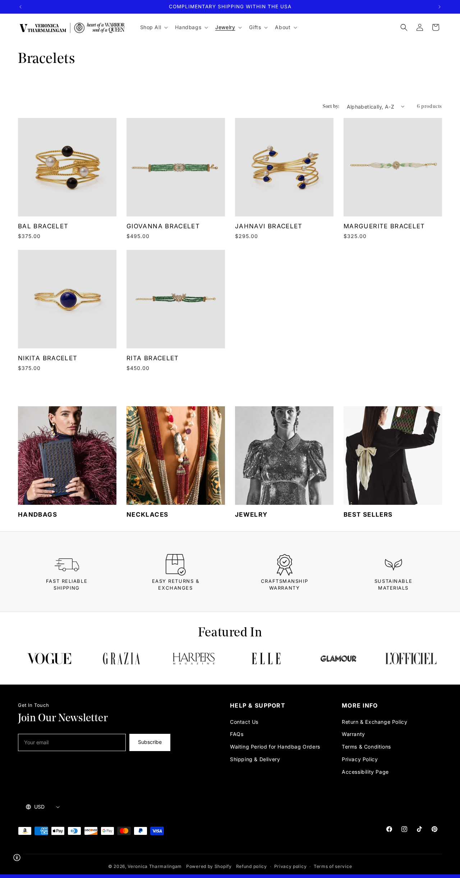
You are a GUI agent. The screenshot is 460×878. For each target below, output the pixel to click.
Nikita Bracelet (47, 358)
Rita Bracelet (152, 358)
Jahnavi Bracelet (269, 226)
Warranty (353, 734)
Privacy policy (290, 866)
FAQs (236, 734)
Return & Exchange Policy (374, 722)
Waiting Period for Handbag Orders (275, 747)
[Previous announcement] (20, 7)
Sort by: (331, 106)
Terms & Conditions (366, 747)
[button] (153, 27)
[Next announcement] (439, 7)
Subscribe (150, 742)
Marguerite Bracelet (384, 226)
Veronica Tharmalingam (155, 866)
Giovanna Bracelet (163, 226)
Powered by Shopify (209, 866)
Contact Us (244, 722)
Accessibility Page (365, 772)
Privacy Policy (360, 759)
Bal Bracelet (43, 226)
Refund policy (251, 866)
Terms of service (333, 866)
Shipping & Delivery (255, 759)
